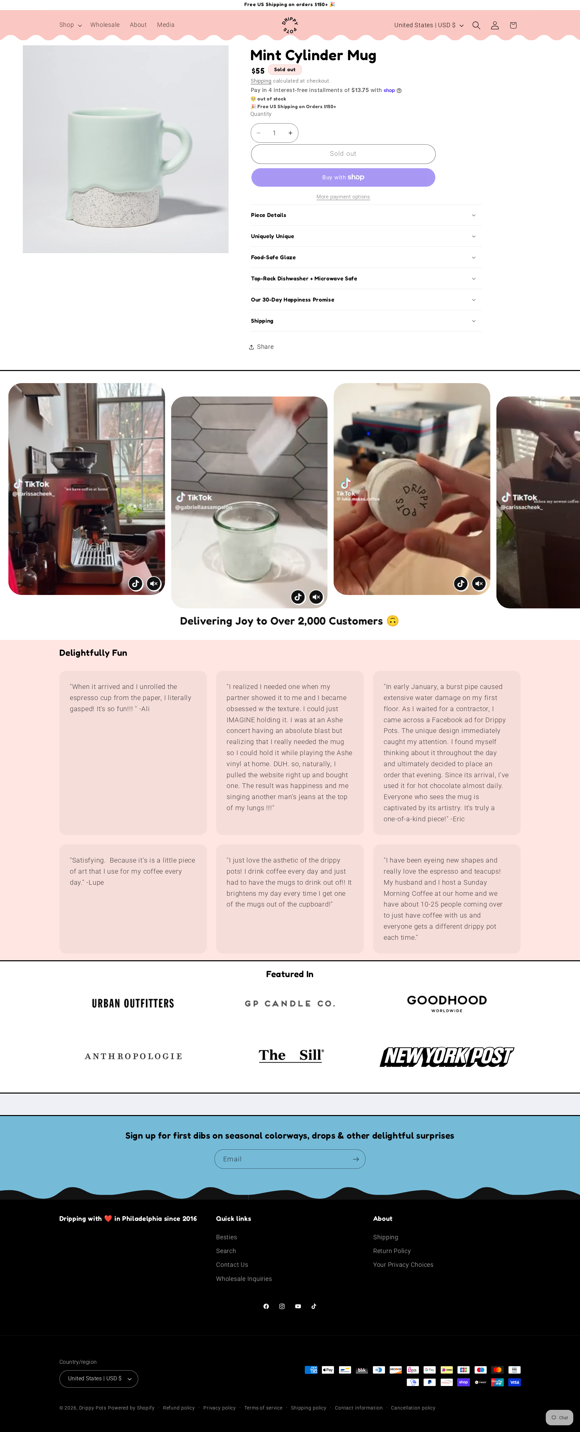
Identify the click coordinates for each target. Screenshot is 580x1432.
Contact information (359, 1408)
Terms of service (263, 1408)
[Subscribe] (356, 1159)
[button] (70, 25)
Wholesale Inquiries (244, 1279)
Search (226, 1251)
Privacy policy (219, 1408)
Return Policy (392, 1251)
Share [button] (265, 346)
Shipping (261, 81)
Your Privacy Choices (403, 1264)
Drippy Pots (93, 1408)
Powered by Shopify (131, 1408)
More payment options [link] (343, 197)
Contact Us (232, 1264)
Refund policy (179, 1408)
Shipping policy (309, 1408)
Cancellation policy (413, 1408)
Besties (226, 1237)
